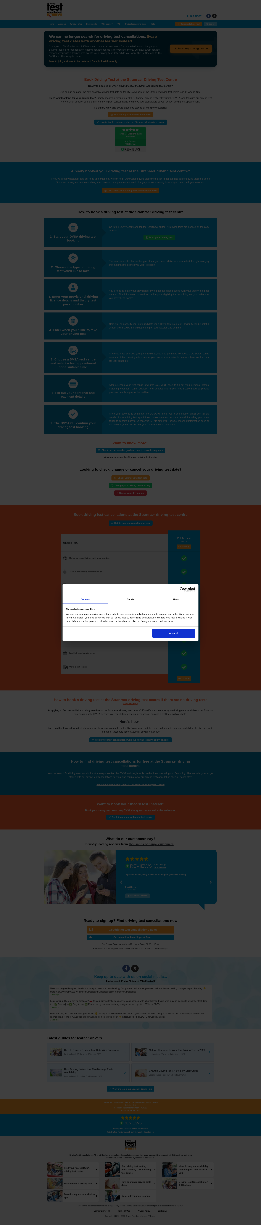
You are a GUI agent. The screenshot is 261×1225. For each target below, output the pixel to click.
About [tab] (175, 599)
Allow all (173, 633)
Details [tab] (130, 599)
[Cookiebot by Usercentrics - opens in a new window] (182, 589)
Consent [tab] (85, 599)
